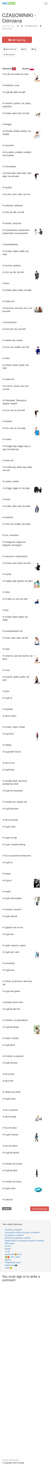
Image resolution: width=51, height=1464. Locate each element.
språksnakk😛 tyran (13, 1254)
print (25, 49)
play (34, 49)
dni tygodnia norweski (14, 1235)
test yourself (9, 54)
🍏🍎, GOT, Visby (12, 1256)
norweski (6, 1208)
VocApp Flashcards (10, 1460)
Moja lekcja (9, 1243)
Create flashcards (39, 1208)
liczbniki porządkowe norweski (18, 1237)
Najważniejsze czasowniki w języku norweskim (24, 1240)
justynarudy (7, 28)
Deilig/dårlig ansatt (13, 1262)
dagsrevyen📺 (11, 1265)
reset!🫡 (8, 1267)
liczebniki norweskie (13, 1229)
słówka (8, 1248)
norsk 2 (8, 1246)
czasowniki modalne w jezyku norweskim (22, 1232)
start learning (18, 40)
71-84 (7, 1251)
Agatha (8, 1259)
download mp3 (10, 49)
